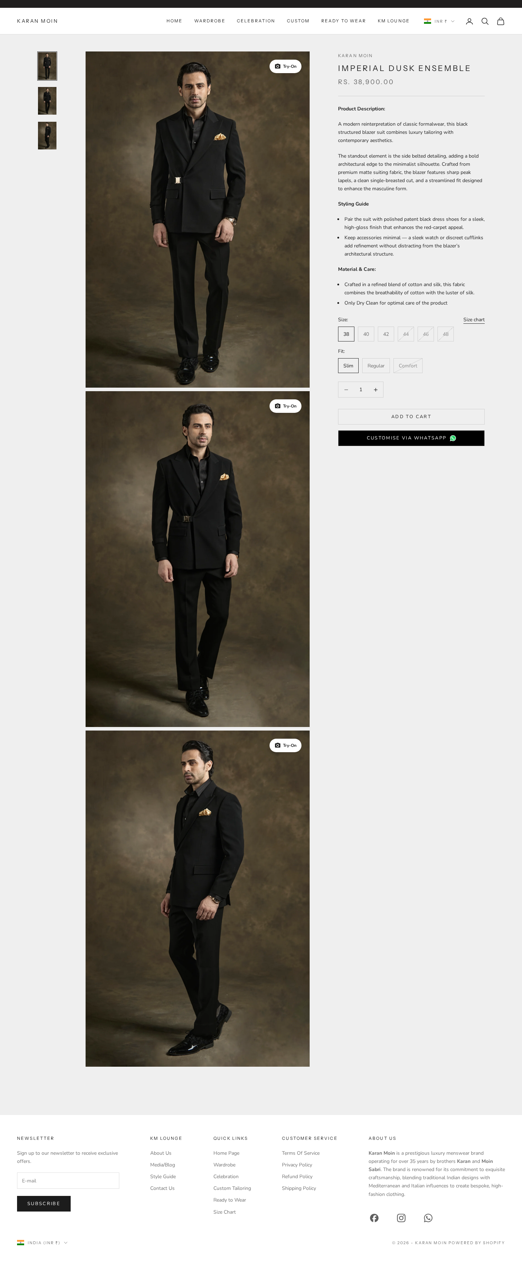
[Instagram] (401, 1218)
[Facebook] (374, 1218)
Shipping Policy (299, 1188)
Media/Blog (162, 1164)
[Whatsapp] (428, 1218)
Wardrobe (209, 20)
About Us (161, 1153)
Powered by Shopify (476, 1242)
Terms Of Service (301, 1153)
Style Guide (163, 1176)
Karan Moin (355, 55)
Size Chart (224, 1212)
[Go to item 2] (47, 100)
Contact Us (162, 1188)
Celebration (256, 20)
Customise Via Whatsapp (406, 438)
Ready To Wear (343, 20)
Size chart (474, 319)
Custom (298, 20)
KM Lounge (394, 20)
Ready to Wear (229, 1200)
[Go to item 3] (47, 135)
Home (175, 20)
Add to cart (411, 417)
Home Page (226, 1153)
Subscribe (43, 1204)
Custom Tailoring (232, 1188)
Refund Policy (297, 1176)
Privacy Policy (297, 1164)
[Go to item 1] (47, 66)
